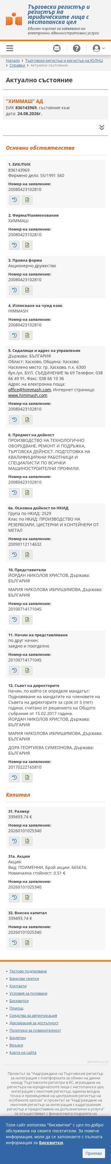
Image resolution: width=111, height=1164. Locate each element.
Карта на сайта (22, 1052)
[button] (99, 48)
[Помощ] (77, 48)
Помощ (16, 1008)
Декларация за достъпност (34, 1022)
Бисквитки (19, 1000)
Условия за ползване (28, 993)
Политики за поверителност (35, 1030)
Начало (13, 60)
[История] (14, 200)
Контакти (18, 985)
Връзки (16, 1045)
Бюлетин (17, 1037)
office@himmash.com (29, 389)
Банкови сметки (24, 978)
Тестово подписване (28, 971)
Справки (17, 65)
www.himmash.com (27, 395)
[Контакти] (57, 48)
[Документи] (27, 200)
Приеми (94, 1153)
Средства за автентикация (33, 1015)
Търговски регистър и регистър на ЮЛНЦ (64, 60)
